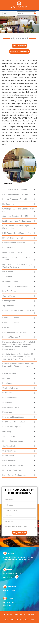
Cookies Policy (18, 614)
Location (10, 553)
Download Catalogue (19, 51)
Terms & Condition (28, 614)
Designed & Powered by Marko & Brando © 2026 (19, 620)
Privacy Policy (8, 614)
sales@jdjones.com (14, 573)
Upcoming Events (9, 602)
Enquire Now (18, 46)
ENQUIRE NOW (19, 533)
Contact (10, 569)
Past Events (7, 605)
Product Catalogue (9, 590)
